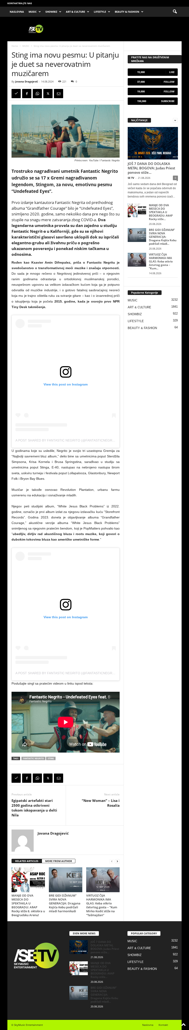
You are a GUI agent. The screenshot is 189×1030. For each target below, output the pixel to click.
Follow (169, 81)
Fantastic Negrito (33, 758)
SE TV (131, 178)
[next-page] (117, 861)
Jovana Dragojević (26, 81)
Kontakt (163, 1025)
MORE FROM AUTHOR (58, 861)
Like (171, 72)
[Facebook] (26, 93)
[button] (175, 12)
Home (15, 45)
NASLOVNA (17, 11)
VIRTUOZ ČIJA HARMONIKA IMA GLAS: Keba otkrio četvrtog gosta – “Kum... (161, 261)
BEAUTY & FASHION (127, 11)
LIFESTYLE (100, 11)
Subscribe (167, 101)
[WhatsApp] (37, 93)
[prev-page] (111, 861)
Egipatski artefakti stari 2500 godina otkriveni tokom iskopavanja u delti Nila (34, 807)
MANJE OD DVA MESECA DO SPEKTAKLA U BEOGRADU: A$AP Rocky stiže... (161, 212)
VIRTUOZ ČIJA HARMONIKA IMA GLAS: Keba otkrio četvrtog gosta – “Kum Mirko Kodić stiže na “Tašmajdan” (101, 905)
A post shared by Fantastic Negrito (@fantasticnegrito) (67, 440)
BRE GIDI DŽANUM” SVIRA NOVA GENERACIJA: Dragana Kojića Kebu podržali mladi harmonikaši (64, 903)
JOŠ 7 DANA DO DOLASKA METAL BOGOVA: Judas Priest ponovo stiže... (151, 168)
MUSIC (33, 11)
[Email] (58, 93)
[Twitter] (48, 93)
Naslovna (147, 1025)
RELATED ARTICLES (26, 861)
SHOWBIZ (51, 11)
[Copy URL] (16, 93)
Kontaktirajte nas (19, 3)
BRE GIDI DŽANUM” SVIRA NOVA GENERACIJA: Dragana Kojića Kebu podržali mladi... (163, 237)
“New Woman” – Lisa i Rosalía (101, 803)
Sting (51, 758)
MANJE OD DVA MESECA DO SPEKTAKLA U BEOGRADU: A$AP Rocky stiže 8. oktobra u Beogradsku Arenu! (28, 905)
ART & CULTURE (75, 11)
